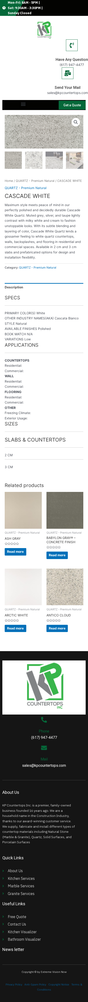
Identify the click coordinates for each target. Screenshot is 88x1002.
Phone (44, 731)
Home (9, 181)
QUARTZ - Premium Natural (35, 181)
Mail (44, 759)
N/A (30, 334)
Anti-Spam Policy (35, 984)
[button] (23, 104)
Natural (21, 323)
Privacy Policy (14, 984)
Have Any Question (72, 59)
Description (14, 287)
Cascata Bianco (67, 318)
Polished (44, 329)
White (40, 313)
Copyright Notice (58, 984)
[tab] (44, 287)
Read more (15, 551)
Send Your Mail (67, 87)
